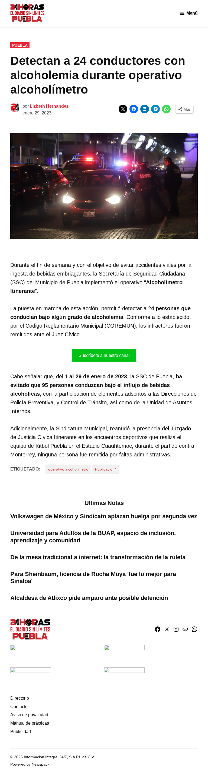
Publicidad (20, 731)
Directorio (19, 698)
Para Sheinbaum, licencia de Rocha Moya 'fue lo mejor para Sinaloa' (93, 578)
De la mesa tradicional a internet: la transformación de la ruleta (98, 557)
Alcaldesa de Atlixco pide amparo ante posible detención (89, 597)
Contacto (19, 706)
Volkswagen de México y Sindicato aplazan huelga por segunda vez (103, 516)
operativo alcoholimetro (68, 469)
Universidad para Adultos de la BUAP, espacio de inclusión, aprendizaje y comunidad (93, 537)
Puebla (20, 45)
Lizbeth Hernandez (49, 106)
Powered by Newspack (29, 764)
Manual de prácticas (29, 723)
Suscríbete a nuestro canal (104, 355)
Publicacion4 (106, 469)
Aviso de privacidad (29, 714)
